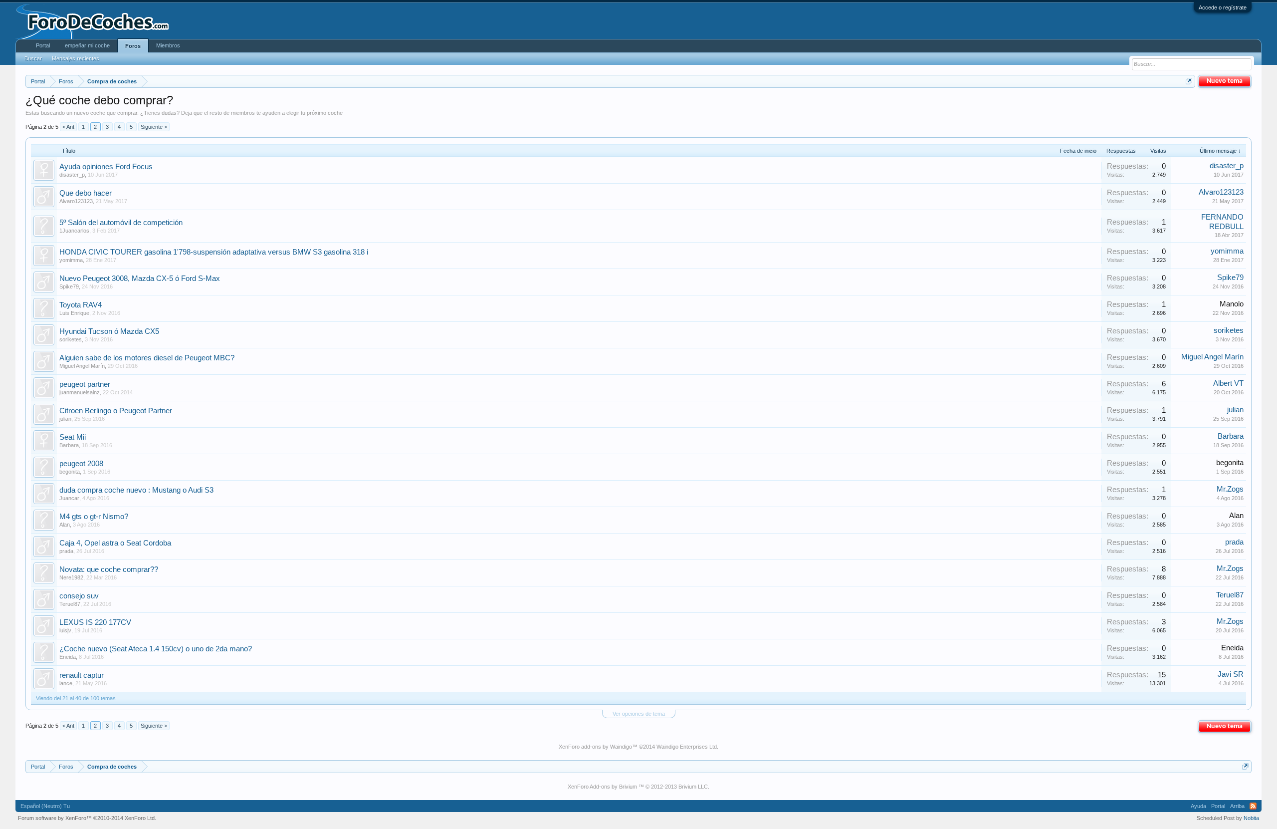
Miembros (168, 45)
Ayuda (1198, 806)
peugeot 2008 (81, 464)
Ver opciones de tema (639, 714)
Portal (43, 45)
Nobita (1251, 818)
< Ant (68, 127)
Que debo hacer (85, 193)
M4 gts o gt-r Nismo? (93, 517)
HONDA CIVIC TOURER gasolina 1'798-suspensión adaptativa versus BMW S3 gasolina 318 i (213, 252)
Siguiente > (154, 127)
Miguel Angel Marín (82, 366)
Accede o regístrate (1223, 7)
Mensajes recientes (75, 58)
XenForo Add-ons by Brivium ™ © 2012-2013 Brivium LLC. (638, 787)
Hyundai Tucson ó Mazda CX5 (109, 331)
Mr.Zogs (1230, 489)
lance (65, 683)
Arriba (1237, 806)
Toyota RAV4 (80, 305)
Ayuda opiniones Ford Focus (106, 167)
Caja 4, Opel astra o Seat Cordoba (115, 543)
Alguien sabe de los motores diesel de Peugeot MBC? (146, 358)
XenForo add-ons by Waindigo (595, 747)
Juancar (69, 498)
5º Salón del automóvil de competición (121, 223)
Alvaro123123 (76, 201)
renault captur (81, 675)
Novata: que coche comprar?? (108, 569)
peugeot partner (84, 384)
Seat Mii (72, 437)
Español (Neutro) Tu (45, 806)
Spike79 (69, 286)
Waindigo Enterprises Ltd (686, 747)
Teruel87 (69, 604)
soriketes (70, 339)
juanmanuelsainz (79, 392)
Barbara (69, 445)
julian (65, 419)
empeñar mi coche (87, 45)
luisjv (65, 630)
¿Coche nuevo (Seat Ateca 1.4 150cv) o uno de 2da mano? (155, 649)
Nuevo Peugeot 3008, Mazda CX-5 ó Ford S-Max (139, 278)
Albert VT (1228, 383)
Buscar (33, 58)
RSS (1253, 806)
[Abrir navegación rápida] (1189, 81)
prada (66, 551)
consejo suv (79, 596)
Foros (133, 46)
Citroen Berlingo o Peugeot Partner (115, 411)
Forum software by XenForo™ (87, 818)
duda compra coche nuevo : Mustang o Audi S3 (136, 490)
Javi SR (1231, 674)
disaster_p (72, 175)
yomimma (71, 260)
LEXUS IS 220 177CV (95, 622)
